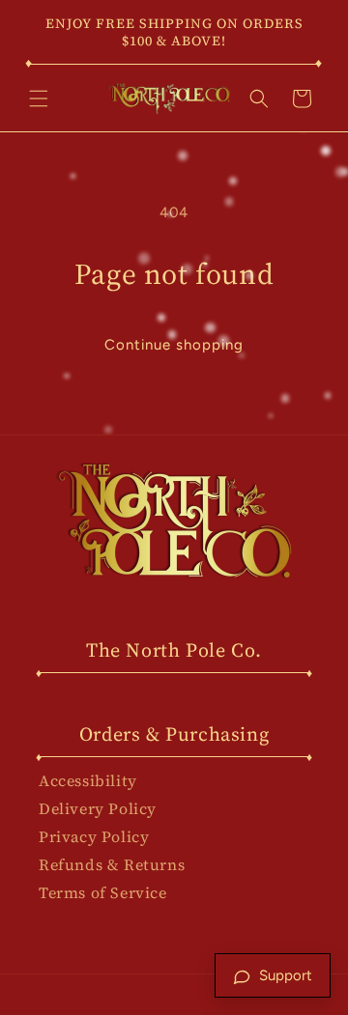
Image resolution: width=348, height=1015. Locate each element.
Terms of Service (103, 892)
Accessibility (88, 780)
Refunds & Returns (112, 864)
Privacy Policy (94, 836)
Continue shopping (174, 344)
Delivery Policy (98, 808)
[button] (38, 98)
